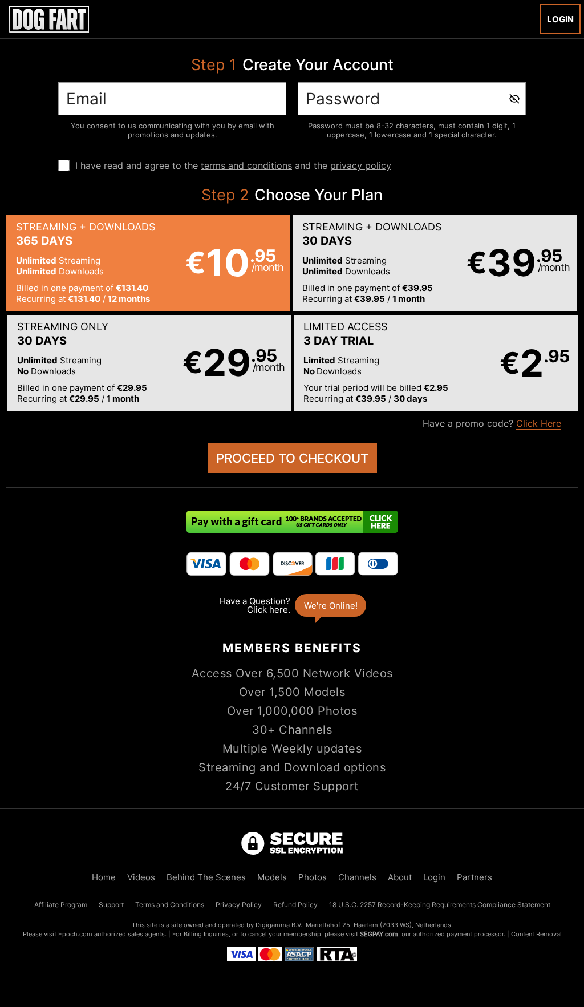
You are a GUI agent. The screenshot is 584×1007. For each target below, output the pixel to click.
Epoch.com (75, 934)
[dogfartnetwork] (49, 19)
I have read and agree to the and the (233, 165)
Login (560, 19)
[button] (148, 263)
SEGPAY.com (379, 934)
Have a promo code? (492, 423)
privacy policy (360, 165)
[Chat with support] (292, 605)
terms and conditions (246, 165)
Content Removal (536, 934)
